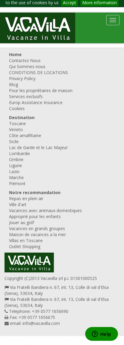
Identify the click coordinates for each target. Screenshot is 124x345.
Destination (22, 117)
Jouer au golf (21, 222)
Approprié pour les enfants (35, 216)
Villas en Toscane (26, 240)
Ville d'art (17, 204)
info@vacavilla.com (41, 323)
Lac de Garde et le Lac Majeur (38, 147)
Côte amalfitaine (25, 135)
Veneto (16, 129)
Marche (16, 177)
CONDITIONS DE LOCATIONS (38, 72)
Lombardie (19, 153)
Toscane (17, 123)
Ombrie (16, 159)
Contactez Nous (25, 60)
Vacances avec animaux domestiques (45, 210)
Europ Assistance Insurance (36, 102)
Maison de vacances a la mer (37, 234)
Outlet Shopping (24, 246)
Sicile (14, 141)
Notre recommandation (34, 192)
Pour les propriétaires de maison (41, 90)
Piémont (17, 183)
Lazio (14, 171)
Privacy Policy (22, 78)
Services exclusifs (26, 96)
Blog (13, 84)
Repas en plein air (26, 198)
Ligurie (15, 165)
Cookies (17, 108)
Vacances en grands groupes (37, 228)
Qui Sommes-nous (27, 66)
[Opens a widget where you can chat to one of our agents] (101, 334)
